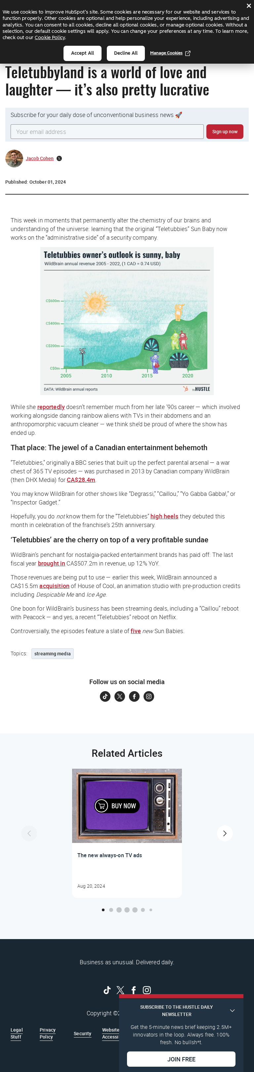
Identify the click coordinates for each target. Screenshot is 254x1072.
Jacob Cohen (40, 158)
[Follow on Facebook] (134, 696)
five (136, 631)
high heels (164, 516)
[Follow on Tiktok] (105, 696)
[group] (127, 833)
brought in (51, 563)
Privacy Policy (48, 1033)
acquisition (54, 586)
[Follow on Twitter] (119, 696)
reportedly (51, 407)
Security (82, 1033)
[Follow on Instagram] (149, 696)
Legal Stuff (17, 1033)
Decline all (126, 53)
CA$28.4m (81, 480)
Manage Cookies (166, 52)
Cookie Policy (50, 37)
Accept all (82, 53)
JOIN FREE (181, 1059)
